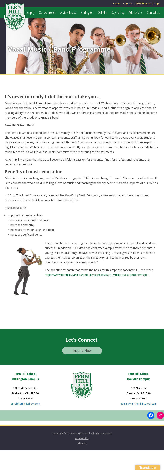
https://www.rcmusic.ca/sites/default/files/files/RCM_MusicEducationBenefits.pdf (97, 275)
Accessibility (82, 438)
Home (116, 3)
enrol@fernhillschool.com (25, 403)
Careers (127, 3)
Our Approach (47, 12)
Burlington (87, 12)
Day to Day (117, 12)
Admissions (136, 12)
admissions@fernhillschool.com (138, 403)
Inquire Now (82, 350)
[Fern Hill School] (14, 18)
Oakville (102, 12)
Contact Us (153, 12)
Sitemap (82, 443)
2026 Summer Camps (148, 3)
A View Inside (68, 12)
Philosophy (28, 12)
